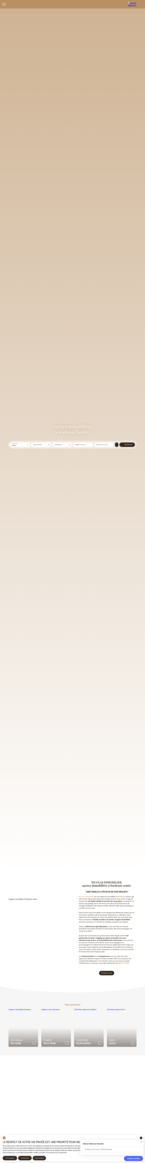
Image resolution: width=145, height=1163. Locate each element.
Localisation (58, 445)
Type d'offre (15, 443)
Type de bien (37, 445)
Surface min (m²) (102, 445)
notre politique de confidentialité (56, 1152)
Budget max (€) (80, 445)
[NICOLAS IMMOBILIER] (135, 4)
